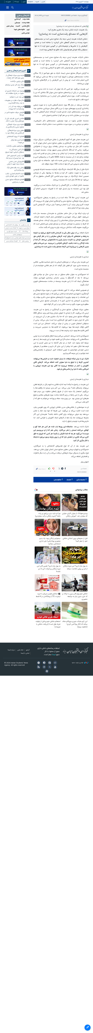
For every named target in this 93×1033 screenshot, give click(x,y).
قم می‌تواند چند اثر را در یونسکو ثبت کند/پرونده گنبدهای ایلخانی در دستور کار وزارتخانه (14, 108)
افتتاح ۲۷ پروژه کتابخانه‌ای (15, 136)
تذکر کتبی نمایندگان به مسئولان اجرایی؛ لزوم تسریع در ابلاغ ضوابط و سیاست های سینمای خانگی (14, 151)
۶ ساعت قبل (27, 75)
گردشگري (17, 19)
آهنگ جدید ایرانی (10, 228)
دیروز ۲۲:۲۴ (27, 100)
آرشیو (24, 2)
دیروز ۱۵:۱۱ (28, 156)
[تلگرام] (38, 663)
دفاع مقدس (26, 26)
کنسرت (18, 26)
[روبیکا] (54, 663)
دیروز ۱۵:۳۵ (27, 146)
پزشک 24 (25, 231)
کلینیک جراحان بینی (12, 241)
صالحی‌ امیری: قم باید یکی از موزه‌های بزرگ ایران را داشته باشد (14, 120)
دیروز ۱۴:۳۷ (27, 174)
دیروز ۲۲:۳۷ (27, 97)
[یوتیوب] (54, 667)
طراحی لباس (26, 33)
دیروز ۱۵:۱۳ (28, 150)
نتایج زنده (8, 2)
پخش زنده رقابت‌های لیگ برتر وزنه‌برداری (15, 168)
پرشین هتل (25, 241)
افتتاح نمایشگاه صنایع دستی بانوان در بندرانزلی (14, 180)
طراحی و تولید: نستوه (78, 663)
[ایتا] (49, 663)
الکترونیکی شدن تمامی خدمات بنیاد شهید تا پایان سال (15, 163)
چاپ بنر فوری (25, 225)
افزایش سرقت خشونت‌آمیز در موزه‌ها (14, 113)
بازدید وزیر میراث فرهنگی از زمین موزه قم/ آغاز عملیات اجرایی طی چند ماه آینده (15, 77)
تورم (28, 29)
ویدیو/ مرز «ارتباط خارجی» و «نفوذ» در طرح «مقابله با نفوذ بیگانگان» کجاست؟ (14, 92)
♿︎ (88, 1028)
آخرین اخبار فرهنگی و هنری (16, 70)
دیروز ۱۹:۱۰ (28, 113)
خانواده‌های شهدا (19, 29)
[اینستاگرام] (43, 667)
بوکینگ (7, 238)
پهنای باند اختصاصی (12, 225)
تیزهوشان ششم (17, 234)
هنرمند (69, 479)
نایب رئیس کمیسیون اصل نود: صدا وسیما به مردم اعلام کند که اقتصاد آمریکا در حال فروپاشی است (14, 157)
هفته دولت (26, 19)
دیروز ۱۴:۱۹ (28, 180)
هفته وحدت (26, 22)
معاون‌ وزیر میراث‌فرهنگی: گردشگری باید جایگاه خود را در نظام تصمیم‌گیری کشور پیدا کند (15, 132)
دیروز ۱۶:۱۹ (28, 130)
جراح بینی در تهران (24, 228)
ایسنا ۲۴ (17, 2)
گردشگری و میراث (82, 15)
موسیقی (17, 22)
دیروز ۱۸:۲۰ (28, 124)
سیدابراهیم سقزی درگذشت (15, 146)
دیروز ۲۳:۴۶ (27, 85)
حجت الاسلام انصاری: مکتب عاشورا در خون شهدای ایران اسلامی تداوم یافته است (14, 175)
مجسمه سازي (80, 479)
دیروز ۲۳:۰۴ (27, 91)
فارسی (43, 2)
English (30, 2)
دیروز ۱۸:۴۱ (28, 119)
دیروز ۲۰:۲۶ (28, 106)
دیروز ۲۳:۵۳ (27, 81)
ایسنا (80, 7)
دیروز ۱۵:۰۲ (28, 168)
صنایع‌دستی (57, 479)
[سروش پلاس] (43, 663)
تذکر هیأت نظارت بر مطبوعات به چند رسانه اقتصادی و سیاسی (14, 102)
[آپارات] (46, 671)
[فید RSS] (38, 667)
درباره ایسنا (11, 650)
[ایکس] (49, 667)
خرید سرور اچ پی (12, 231)
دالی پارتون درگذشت (17, 81)
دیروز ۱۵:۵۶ (27, 140)
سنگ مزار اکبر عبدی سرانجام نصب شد (14, 86)
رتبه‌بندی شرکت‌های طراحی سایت (20, 238)
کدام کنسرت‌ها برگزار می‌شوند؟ (17, 141)
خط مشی (20, 650)
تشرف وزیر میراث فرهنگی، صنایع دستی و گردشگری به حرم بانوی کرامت (15, 126)
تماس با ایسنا (25, 653)
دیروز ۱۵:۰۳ (28, 162)
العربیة (37, 2)
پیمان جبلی (10, 26)
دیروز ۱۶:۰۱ (28, 137)
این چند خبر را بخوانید (17, 97)
